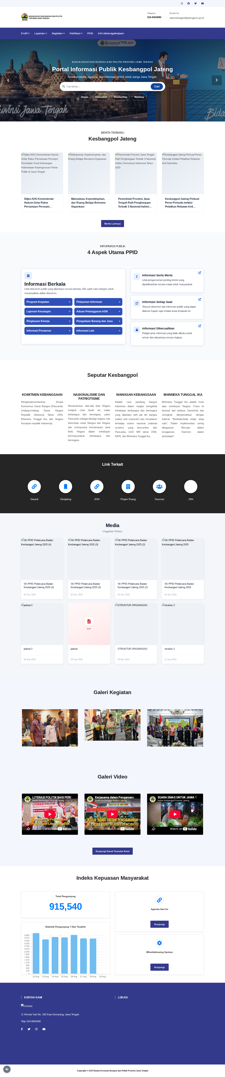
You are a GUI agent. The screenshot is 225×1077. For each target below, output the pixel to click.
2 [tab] (102, 116)
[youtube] (202, 3)
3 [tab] (107, 116)
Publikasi (75, 33)
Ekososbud (101, 97)
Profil (24, 33)
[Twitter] (29, 1029)
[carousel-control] (8, 80)
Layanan (39, 33)
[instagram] (182, 3)
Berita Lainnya (112, 223)
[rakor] (50, 728)
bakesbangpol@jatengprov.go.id (187, 17)
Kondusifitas (120, 97)
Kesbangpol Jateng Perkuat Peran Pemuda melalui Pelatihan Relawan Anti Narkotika (182, 202)
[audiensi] (175, 728)
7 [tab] (127, 116)
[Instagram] (36, 1029)
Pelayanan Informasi (89, 301)
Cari (156, 86)
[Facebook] (22, 1029)
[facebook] (188, 3)
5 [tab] (117, 116)
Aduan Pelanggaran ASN (92, 311)
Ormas (84, 97)
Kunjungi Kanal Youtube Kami (112, 851)
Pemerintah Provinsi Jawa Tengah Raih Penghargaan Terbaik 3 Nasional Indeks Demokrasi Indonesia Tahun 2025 (135, 202)
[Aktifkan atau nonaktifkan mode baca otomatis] (7, 1069)
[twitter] (195, 3)
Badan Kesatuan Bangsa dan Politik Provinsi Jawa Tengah (121, 1071)
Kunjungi (159, 924)
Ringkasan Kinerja (38, 321)
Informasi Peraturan (39, 330)
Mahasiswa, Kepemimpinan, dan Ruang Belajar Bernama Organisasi (88, 202)
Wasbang (139, 97)
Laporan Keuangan (39, 311)
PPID (90, 33)
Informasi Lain (85, 330)
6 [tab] (122, 116)
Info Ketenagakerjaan (111, 33)
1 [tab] (97, 116)
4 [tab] (112, 116)
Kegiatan (57, 33)
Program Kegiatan (38, 301)
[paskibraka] (112, 725)
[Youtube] (44, 1029)
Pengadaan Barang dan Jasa (94, 321)
